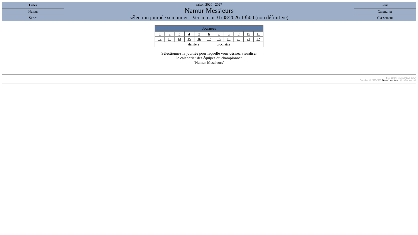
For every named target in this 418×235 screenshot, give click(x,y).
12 (160, 39)
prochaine (223, 44)
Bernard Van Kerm (390, 80)
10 (248, 34)
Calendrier (385, 11)
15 (189, 39)
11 (258, 34)
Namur (33, 11)
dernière (193, 44)
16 (199, 39)
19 (228, 39)
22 (258, 39)
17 (209, 39)
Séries (33, 18)
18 (219, 39)
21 (248, 39)
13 (169, 39)
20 (238, 39)
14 (179, 39)
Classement (385, 18)
